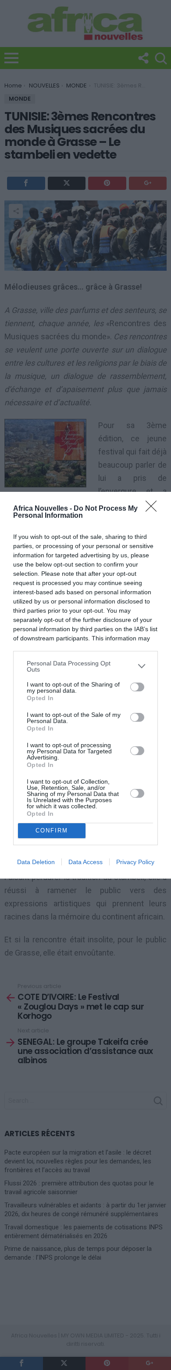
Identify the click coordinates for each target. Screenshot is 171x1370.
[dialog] (85, 685)
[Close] (154, 509)
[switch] (137, 687)
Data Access (85, 861)
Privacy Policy (135, 861)
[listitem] (85, 666)
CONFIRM (52, 830)
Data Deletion (36, 861)
